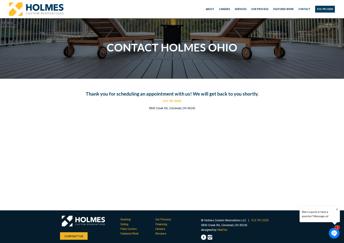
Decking (125, 219)
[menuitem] (210, 9)
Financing (161, 224)
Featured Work (129, 233)
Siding (124, 224)
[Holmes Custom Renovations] (36, 9)
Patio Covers (128, 229)
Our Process (163, 219)
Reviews (160, 233)
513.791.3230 (260, 220)
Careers (160, 229)
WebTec (222, 230)
